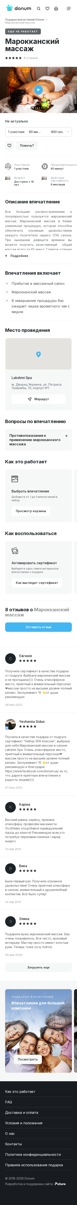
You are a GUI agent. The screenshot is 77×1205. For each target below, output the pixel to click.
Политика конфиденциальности (33, 1154)
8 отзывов (31, 58)
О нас (10, 1133)
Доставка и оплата (21, 1112)
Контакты (13, 1144)
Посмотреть (28, 1059)
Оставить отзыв (38, 627)
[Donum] (18, 8)
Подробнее (19, 255)
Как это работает (20, 1091)
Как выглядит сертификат (37, 583)
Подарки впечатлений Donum (24, 19)
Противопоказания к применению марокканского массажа (35, 439)
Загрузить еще (38, 967)
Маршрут (41, 399)
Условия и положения (23, 1123)
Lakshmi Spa (22, 378)
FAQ (8, 1102)
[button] (33, 108)
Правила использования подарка (34, 1165)
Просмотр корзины (31, 511)
